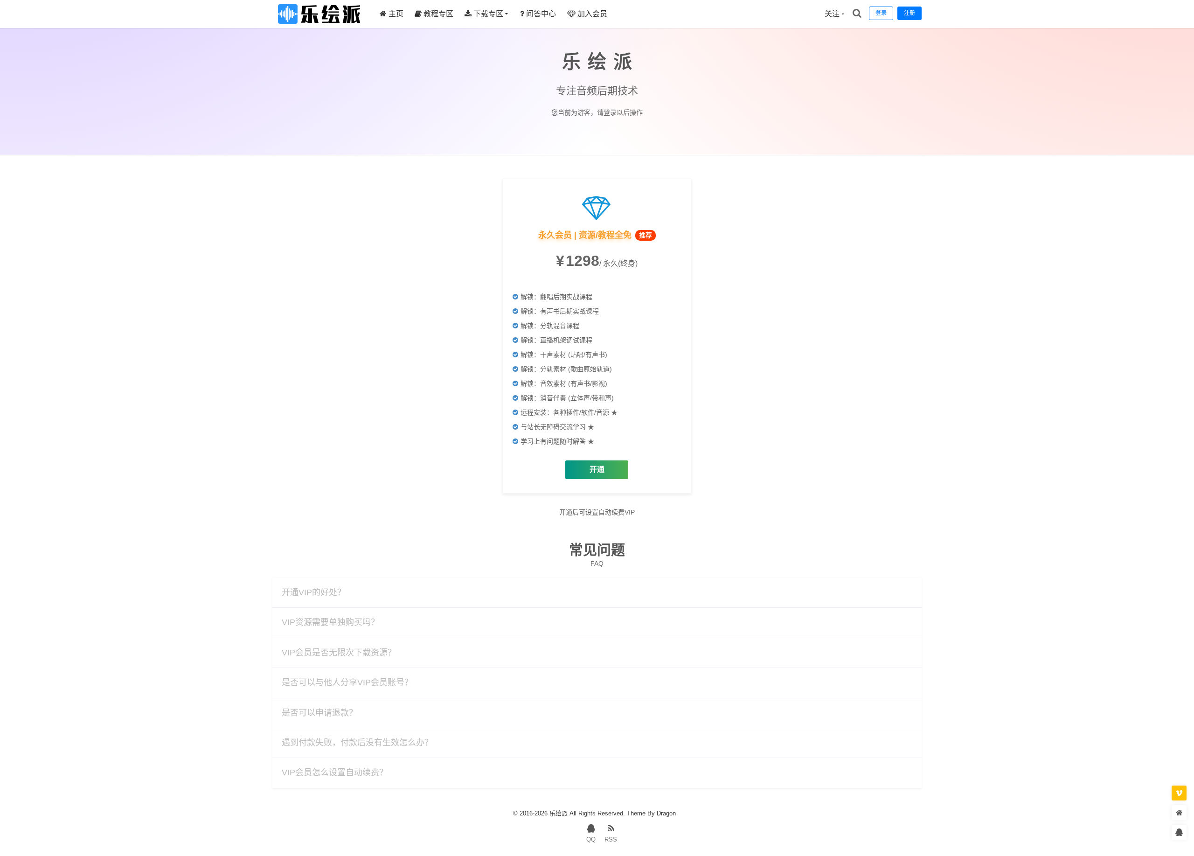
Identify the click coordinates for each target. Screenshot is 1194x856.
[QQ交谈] (1179, 832)
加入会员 (591, 14)
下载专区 (487, 14)
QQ (591, 839)
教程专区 (437, 14)
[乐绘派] (319, 25)
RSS (610, 839)
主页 (395, 14)
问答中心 (540, 14)
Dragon (666, 813)
